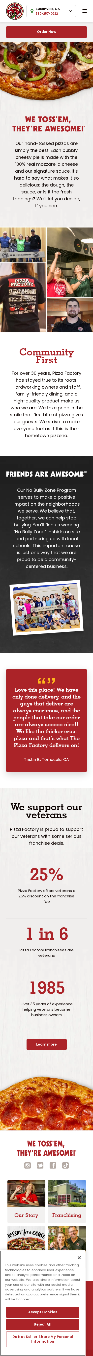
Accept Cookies (42, 1312)
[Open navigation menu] (84, 11)
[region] (43, 1303)
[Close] (79, 1257)
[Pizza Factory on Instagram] (27, 1165)
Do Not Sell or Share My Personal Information (42, 1339)
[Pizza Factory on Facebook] (53, 1165)
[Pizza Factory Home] (15, 10)
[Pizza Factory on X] (40, 1165)
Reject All (43, 1324)
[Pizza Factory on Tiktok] (65, 1165)
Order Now (46, 31)
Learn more (46, 1044)
